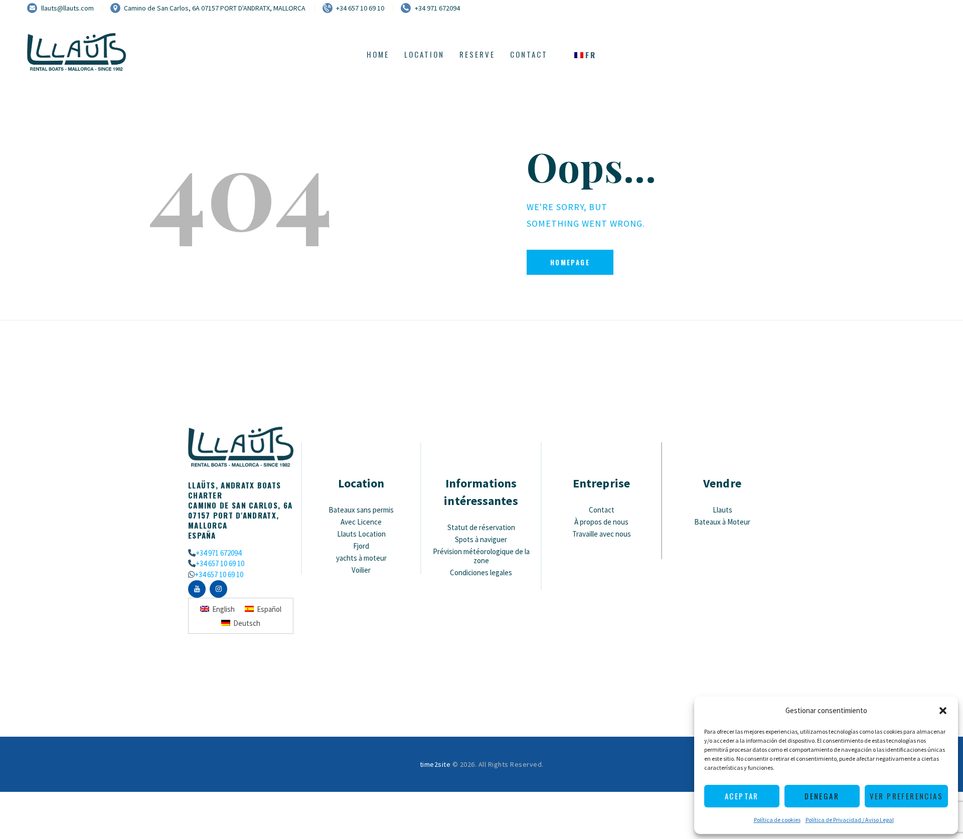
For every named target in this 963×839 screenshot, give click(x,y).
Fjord (361, 546)
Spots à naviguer (481, 539)
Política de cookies (777, 819)
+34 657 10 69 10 (220, 563)
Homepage (570, 262)
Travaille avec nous (601, 534)
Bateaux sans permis (361, 510)
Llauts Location (361, 534)
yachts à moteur (361, 558)
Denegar (822, 795)
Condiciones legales (481, 572)
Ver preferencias (906, 795)
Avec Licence (361, 522)
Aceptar (742, 795)
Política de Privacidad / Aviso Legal (850, 819)
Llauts (722, 510)
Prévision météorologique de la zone (481, 556)
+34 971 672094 (218, 553)
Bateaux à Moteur (722, 522)
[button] (943, 711)
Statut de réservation (481, 527)
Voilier (361, 570)
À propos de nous (601, 522)
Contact (601, 510)
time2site (435, 764)
